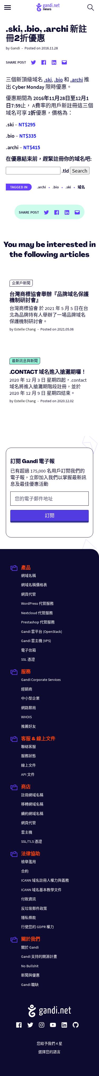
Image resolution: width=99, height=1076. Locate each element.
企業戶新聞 (21, 283)
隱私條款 (28, 917)
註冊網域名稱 (32, 795)
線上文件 (28, 765)
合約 (25, 871)
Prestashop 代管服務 (38, 622)
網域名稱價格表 (34, 584)
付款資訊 (28, 899)
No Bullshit (30, 966)
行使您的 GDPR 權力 (37, 926)
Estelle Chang (25, 329)
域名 (81, 187)
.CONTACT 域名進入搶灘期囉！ (48, 372)
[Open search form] (91, 7)
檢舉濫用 (28, 861)
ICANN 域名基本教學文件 (41, 889)
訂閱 (49, 516)
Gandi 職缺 (30, 984)
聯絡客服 (28, 746)
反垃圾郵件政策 (34, 908)
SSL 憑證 (28, 659)
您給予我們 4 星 (49, 1043)
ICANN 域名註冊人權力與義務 (45, 880)
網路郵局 (28, 707)
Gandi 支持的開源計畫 (39, 956)
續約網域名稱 (32, 813)
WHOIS (26, 717)
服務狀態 (28, 755)
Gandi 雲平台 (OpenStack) (41, 631)
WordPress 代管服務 (37, 603)
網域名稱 (28, 575)
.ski (68, 187)
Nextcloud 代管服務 (37, 613)
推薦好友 (28, 726)
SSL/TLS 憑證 (31, 841)
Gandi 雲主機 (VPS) (36, 640)
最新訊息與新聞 (25, 360)
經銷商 (26, 689)
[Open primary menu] (7, 7)
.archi (41, 187)
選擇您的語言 (49, 1052)
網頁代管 (28, 594)
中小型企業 (30, 698)
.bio (56, 187)
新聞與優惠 (30, 975)
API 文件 (28, 774)
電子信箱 (28, 650)
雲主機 (26, 832)
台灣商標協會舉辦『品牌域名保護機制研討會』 (49, 297)
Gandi (15, 48)
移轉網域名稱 (32, 804)
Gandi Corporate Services (41, 679)
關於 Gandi (30, 947)
